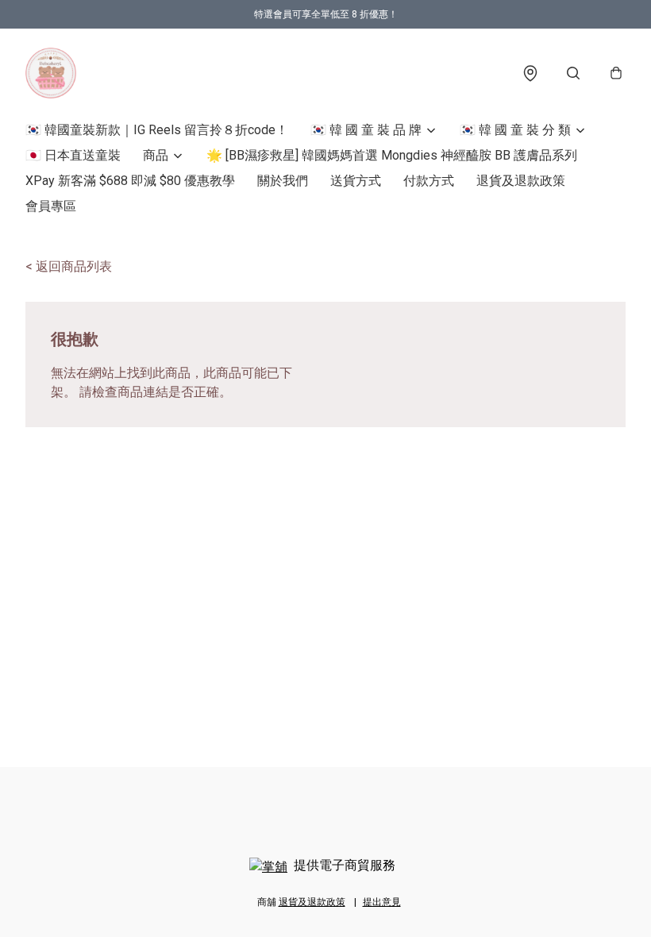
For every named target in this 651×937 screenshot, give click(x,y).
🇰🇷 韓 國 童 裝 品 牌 (366, 129)
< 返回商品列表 (68, 266)
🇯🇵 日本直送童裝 (73, 155)
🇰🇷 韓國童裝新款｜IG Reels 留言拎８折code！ (156, 129)
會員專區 (50, 206)
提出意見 (382, 902)
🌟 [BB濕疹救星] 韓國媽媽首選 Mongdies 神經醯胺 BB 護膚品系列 (391, 155)
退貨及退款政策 (520, 180)
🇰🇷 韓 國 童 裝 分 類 (515, 129)
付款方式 (428, 180)
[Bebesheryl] (50, 73)
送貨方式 (355, 180)
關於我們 (282, 180)
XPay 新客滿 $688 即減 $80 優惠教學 (130, 180)
